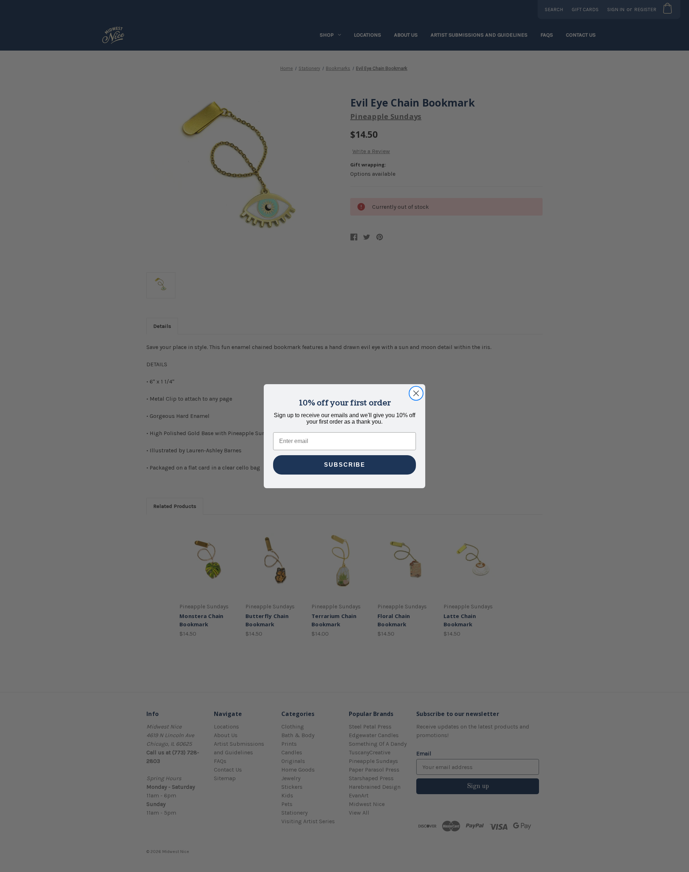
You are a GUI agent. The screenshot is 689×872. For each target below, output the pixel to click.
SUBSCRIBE (344, 465)
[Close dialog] (416, 393)
